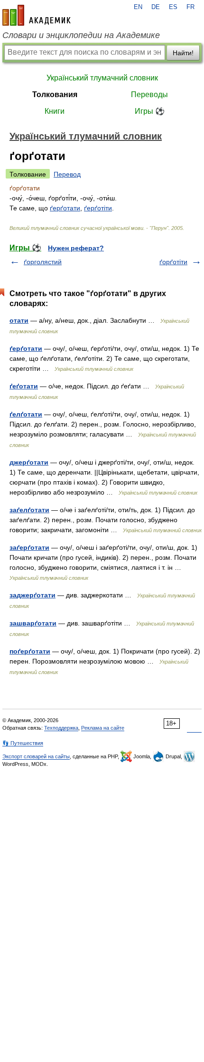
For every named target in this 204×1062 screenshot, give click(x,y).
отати (18, 320)
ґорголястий (43, 262)
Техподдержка (61, 728)
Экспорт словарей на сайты (36, 756)
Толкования (54, 94)
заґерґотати (29, 547)
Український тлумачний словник (102, 78)
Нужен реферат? (76, 248)
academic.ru (36, 15)
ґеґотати (23, 386)
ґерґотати (65, 208)
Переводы (149, 94)
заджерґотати (32, 595)
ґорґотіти (173, 262)
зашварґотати (32, 623)
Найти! (183, 53)
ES (173, 7)
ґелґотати (25, 414)
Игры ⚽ (150, 111)
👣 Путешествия (22, 743)
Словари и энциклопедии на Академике (81, 35)
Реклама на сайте (102, 728)
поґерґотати (29, 651)
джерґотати (28, 462)
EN (138, 7)
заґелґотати (29, 510)
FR (190, 7)
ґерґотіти (98, 208)
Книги (55, 111)
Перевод (67, 174)
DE (155, 7)
